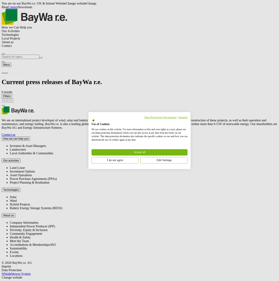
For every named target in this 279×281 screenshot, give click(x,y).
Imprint (183, 117)
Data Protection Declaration (160, 117)
